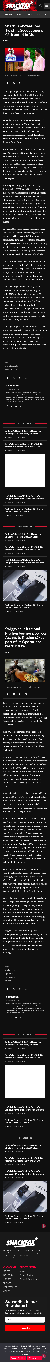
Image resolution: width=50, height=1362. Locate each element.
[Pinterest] (19, 83)
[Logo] (20, 5)
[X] (13, 83)
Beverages (9, 437)
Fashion (8, 515)
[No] (46, 1352)
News (6, 40)
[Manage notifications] (44, 1356)
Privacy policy (34, 1358)
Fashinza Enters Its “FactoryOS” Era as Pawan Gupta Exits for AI (24, 510)
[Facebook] (7, 83)
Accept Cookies (18, 1358)
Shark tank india (11, 366)
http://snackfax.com (12, 389)
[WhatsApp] (26, 83)
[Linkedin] (16, 406)
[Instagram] (11, 406)
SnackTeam (12, 385)
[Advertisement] (25, 470)
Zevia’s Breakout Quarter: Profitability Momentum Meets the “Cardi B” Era (24, 445)
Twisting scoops (12, 369)
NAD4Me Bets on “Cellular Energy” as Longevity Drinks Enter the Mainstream (24, 497)
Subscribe (25, 1328)
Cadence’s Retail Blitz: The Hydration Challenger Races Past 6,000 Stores (23, 432)
